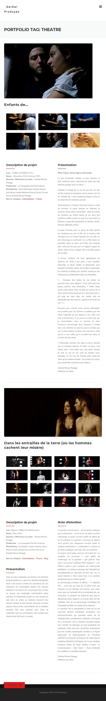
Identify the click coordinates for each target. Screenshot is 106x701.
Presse (39, 199)
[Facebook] (20, 685)
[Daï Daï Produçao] (11, 9)
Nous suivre (12, 685)
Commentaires (28, 199)
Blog (46, 558)
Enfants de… (16, 105)
